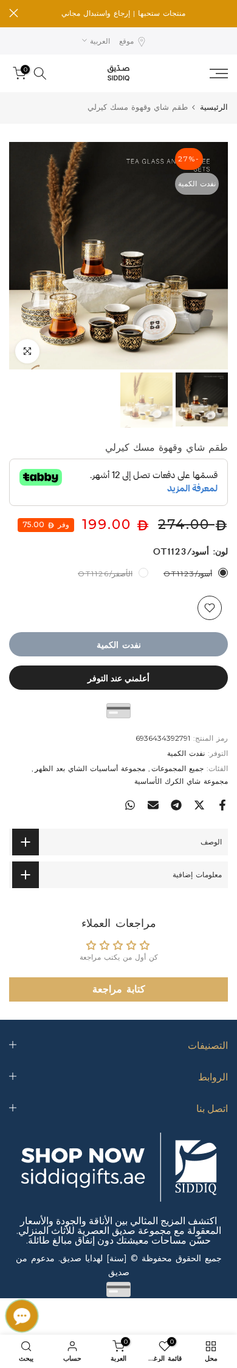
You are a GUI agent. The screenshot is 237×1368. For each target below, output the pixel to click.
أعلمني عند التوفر (118, 678)
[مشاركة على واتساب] (130, 805)
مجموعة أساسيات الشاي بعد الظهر (90, 768)
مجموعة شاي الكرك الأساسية (181, 781)
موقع (126, 40)
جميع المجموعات (177, 768)
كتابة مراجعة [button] (118, 989)
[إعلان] (123, 13)
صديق (118, 1272)
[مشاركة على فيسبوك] (222, 805)
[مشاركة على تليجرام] (176, 805)
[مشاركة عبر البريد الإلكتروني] (153, 805)
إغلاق (13, 13)
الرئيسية (214, 107)
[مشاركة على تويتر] (199, 805)
